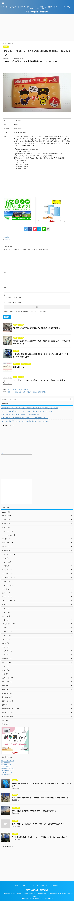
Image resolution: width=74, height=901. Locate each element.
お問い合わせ (43, 885)
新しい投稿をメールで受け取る (12, 302)
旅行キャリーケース (7, 761)
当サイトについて (33, 885)
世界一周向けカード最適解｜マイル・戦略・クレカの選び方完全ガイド (24, 418)
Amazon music (6, 771)
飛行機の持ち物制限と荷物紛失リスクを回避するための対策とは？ (37, 328)
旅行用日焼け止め (7, 774)
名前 (5, 272)
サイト (5, 287)
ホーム (16, 885)
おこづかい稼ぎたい (54, 885)
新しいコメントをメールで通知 (12, 297)
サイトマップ (24, 885)
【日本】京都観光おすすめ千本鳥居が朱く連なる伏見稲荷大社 (27, 392)
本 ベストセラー (6, 772)
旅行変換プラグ (6, 765)
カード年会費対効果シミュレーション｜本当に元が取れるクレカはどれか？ (25, 421)
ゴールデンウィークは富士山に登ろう (19, 390)
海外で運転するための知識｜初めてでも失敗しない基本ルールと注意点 (39, 380)
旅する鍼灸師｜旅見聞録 (37, 11)
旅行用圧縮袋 (5, 763)
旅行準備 (7, 237)
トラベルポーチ (6, 767)
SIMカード (7, 239)
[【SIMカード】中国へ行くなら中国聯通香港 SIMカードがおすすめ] (39, 229)
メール (6, 280)
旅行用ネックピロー (7, 769)
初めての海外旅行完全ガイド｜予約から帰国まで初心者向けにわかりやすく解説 (27, 411)
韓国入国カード (18, 367)
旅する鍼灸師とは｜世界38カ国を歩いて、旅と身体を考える (21, 414)
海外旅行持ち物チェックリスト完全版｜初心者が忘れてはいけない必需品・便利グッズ (29, 408)
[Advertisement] (37, 27)
